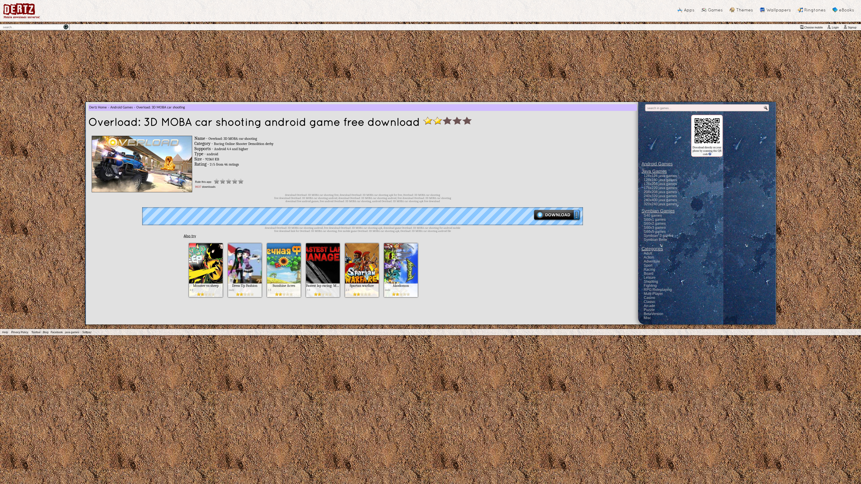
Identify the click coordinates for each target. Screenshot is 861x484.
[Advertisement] (430, 66)
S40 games (653, 215)
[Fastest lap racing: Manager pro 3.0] (323, 296)
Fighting (650, 285)
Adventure (652, 261)
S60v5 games (655, 231)
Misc (647, 318)
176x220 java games (660, 188)
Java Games (654, 171)
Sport (648, 265)
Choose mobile (813, 27)
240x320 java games (660, 196)
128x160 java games (660, 180)
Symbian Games (658, 210)
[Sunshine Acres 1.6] (284, 296)
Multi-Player (653, 294)
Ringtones (815, 9)
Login (835, 27)
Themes (744, 9)
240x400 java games (660, 200)
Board (648, 273)
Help (5, 332)
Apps (689, 9)
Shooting (651, 281)
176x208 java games (660, 184)
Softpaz (86, 332)
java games (72, 332)
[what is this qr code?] (709, 154)
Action (649, 257)
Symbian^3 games (658, 236)
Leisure (650, 277)
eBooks (846, 9)
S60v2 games (655, 223)
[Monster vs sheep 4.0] (206, 296)
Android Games (121, 107)
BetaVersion (653, 314)
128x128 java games (660, 176)
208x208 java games (660, 192)
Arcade (649, 306)
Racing (649, 269)
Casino (649, 298)
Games (715, 9)
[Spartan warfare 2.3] (362, 296)
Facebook (57, 332)
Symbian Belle (655, 240)
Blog (45, 332)
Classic (650, 302)
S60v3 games (655, 227)
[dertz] (21, 18)
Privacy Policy (19, 332)
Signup (852, 27)
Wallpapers (778, 9)
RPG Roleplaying (658, 290)
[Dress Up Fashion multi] (245, 296)
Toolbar (36, 332)
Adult (648, 253)
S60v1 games (655, 219)
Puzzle (649, 310)
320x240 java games (660, 204)
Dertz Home (98, 107)
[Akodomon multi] (401, 296)
